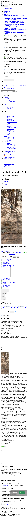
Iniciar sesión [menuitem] (7, 88)
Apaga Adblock (5, 442)
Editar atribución (5, 251)
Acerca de (10, 512)
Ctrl (14, 256)
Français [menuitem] (19, 85)
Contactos (15, 512)
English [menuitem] (10, 85)
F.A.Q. (6, 512)
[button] (8, 8)
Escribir (12, 311)
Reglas (7, 514)
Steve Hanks (12, 254)
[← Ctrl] (7, 266)
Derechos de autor (10, 515)
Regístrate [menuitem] (12, 88)
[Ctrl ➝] (6, 278)
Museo (7, 94)
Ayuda (2, 512)
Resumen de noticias (9, 80)
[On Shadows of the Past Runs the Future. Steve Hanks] (11, 243)
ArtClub (9, 112)
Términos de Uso (13, 514)
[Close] (16, 91)
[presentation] (15, 187)
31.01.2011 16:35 (5, 333)
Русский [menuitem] (6, 85)
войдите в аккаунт (5, 485)
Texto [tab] (5, 184)
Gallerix (7, 504)
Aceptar (22, 492)
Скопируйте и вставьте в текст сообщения (12, 500)
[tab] (6, 182)
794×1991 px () (21, 252)
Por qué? (15, 344)
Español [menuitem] (14, 85)
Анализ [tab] (6, 186)
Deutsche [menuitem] (23, 85)
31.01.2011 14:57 (5, 318)
